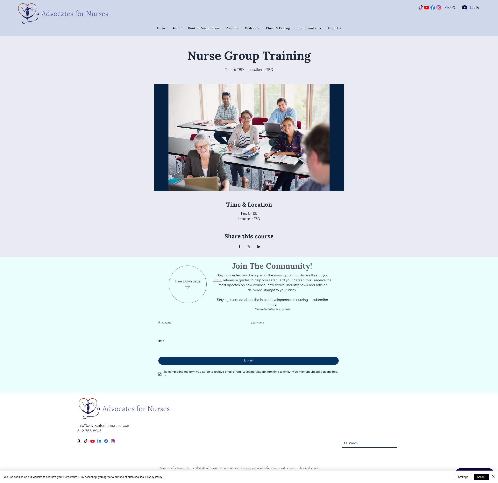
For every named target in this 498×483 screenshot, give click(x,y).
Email (161, 340)
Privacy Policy (153, 477)
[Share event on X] (249, 246)
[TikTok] (420, 8)
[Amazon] (78, 441)
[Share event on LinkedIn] (258, 246)
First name (164, 322)
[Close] (493, 477)
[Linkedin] (99, 441)
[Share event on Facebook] (239, 246)
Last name (257, 322)
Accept (481, 477)
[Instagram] (439, 8)
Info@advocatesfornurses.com (103, 425)
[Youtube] (427, 8)
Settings (463, 477)
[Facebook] (433, 8)
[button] (453, 7)
